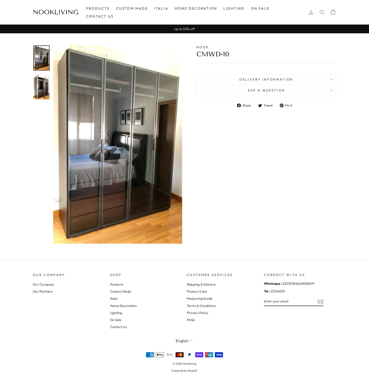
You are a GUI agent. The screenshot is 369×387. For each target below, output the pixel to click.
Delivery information (266, 79)
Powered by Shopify (184, 370)
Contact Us (100, 16)
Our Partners (42, 291)
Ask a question (266, 90)
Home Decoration (196, 8)
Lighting (234, 8)
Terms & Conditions (201, 306)
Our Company (43, 284)
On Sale (260, 8)
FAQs (191, 320)
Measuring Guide (199, 298)
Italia (161, 8)
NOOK (202, 47)
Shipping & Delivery (201, 284)
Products (98, 8)
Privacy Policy (197, 313)
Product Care (197, 291)
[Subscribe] (320, 301)
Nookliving (56, 12)
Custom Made (132, 8)
